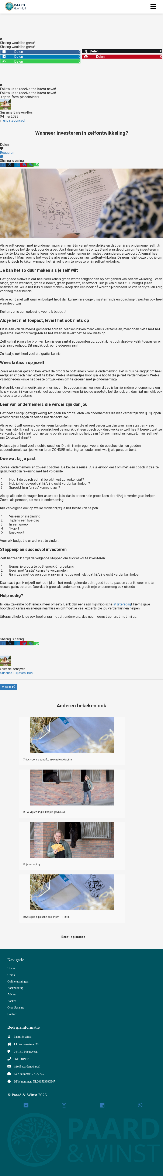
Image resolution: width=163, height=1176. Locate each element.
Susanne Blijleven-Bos (16, 112)
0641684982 (21, 1059)
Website (6, 686)
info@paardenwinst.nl (27, 1066)
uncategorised (14, 120)
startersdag (122, 604)
